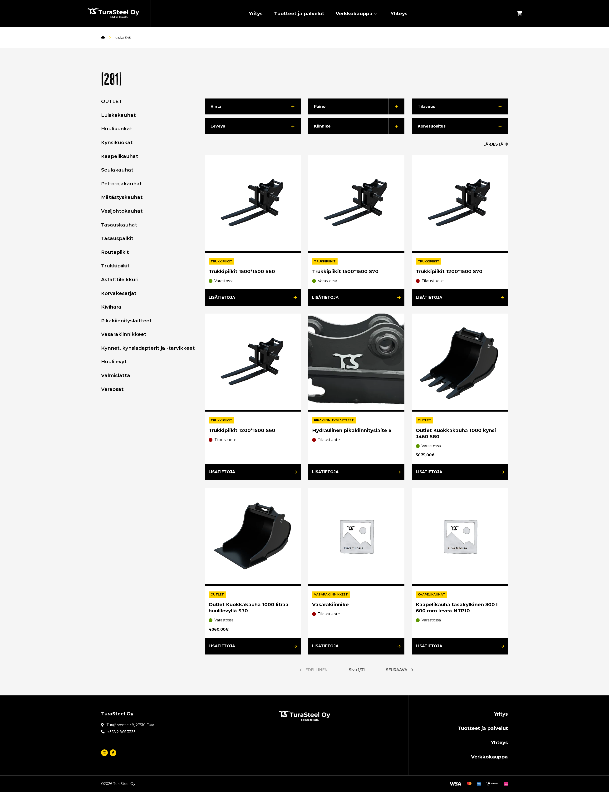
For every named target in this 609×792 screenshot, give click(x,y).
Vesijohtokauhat (122, 211)
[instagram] (104, 752)
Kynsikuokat (117, 142)
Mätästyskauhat (122, 197)
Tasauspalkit (117, 238)
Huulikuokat (116, 129)
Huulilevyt (114, 361)
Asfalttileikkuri (119, 279)
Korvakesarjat (119, 293)
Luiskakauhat (118, 115)
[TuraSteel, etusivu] (113, 14)
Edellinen (316, 670)
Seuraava (396, 670)
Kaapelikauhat (119, 156)
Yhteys (399, 13)
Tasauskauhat (119, 225)
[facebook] (113, 752)
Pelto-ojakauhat (121, 184)
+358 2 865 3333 (121, 732)
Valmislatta (115, 375)
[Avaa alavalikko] (376, 14)
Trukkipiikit (115, 266)
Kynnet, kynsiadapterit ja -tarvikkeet (148, 348)
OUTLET (111, 101)
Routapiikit (115, 252)
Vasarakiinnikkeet (123, 334)
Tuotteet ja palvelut (299, 13)
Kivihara (111, 307)
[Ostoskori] (519, 13)
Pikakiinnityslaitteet (126, 321)
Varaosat (112, 389)
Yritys (256, 13)
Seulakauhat (117, 170)
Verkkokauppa (354, 13)
